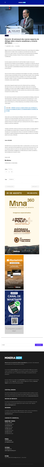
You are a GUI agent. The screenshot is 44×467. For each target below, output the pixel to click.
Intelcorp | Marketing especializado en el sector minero (22, 464)
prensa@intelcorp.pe (9, 442)
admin (18, 46)
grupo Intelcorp (14, 369)
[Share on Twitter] (10, 169)
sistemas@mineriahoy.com (10, 450)
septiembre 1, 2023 (10, 46)
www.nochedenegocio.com (10, 404)
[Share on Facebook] (8, 169)
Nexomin (14, 381)
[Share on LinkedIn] (11, 169)
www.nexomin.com (9, 413)
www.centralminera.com (33, 396)
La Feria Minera (21, 379)
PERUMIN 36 (11, 179)
